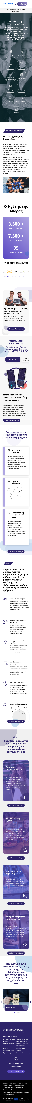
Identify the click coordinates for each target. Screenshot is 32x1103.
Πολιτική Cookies (19, 1085)
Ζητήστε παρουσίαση (16, 721)
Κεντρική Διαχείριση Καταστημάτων (15, 918)
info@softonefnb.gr (16, 1066)
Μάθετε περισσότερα (12, 420)
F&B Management (8, 1043)
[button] (4, 276)
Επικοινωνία (20, 1053)
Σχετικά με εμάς (7, 1053)
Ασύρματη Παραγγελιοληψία (14, 768)
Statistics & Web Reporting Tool (13, 872)
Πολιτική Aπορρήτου (8, 1085)
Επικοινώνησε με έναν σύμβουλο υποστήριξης (16, 10)
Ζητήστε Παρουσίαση (22, 4)
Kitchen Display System (13, 819)
